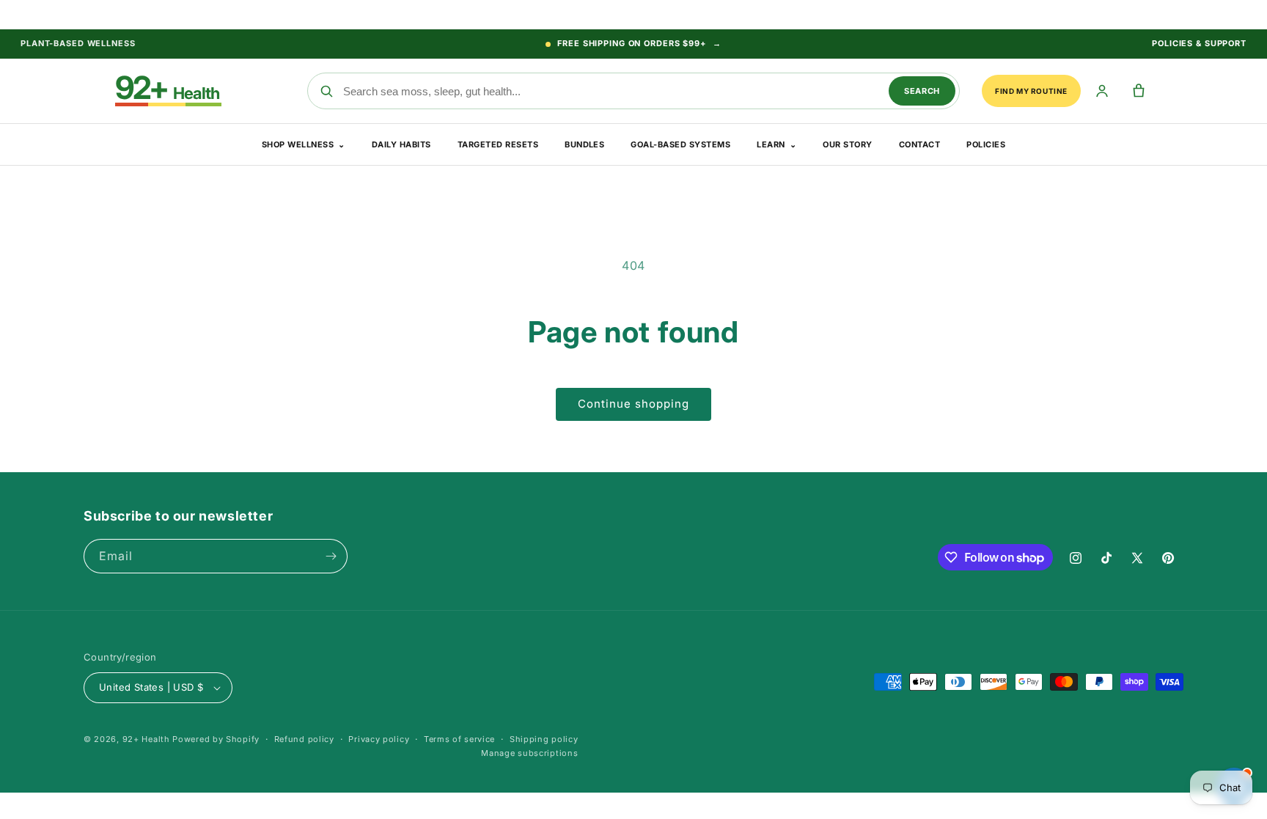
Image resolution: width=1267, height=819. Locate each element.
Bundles (584, 144)
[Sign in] (1101, 91)
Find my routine (1031, 91)
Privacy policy (378, 739)
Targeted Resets (498, 144)
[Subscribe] (331, 556)
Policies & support (1199, 43)
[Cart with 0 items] (1138, 91)
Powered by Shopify (216, 739)
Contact (919, 144)
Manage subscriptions (529, 753)
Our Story (847, 144)
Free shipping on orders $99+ (639, 43)
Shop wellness (303, 144)
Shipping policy (544, 739)
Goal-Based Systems (680, 144)
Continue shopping (633, 404)
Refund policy (304, 739)
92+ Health (146, 739)
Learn (776, 144)
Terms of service (459, 739)
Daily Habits (401, 144)
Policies (985, 144)
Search (922, 91)
